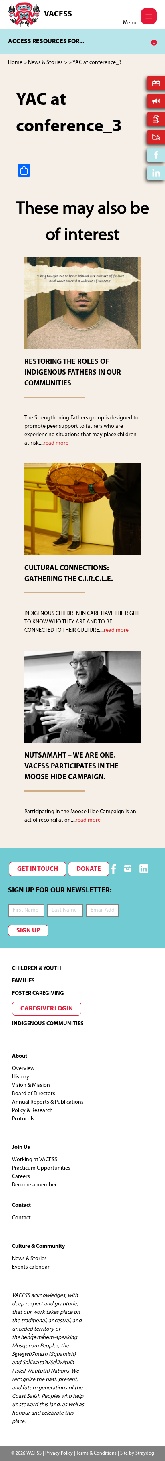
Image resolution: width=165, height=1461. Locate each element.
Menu (130, 23)
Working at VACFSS (34, 1160)
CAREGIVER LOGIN (46, 1009)
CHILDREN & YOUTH (36, 969)
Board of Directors (33, 1094)
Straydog (144, 1453)
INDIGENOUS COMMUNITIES (48, 1024)
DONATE (88, 869)
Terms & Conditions (96, 1453)
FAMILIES (23, 981)
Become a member (34, 1185)
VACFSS (58, 14)
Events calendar (31, 1267)
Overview (23, 1069)
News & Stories (29, 1259)
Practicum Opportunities (41, 1168)
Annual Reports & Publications (48, 1102)
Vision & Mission (31, 1085)
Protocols (23, 1119)
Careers (21, 1177)
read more (56, 443)
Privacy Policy (59, 1453)
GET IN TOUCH (37, 869)
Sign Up (28, 931)
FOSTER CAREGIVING (38, 993)
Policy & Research (32, 1111)
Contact (21, 1218)
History (20, 1077)
